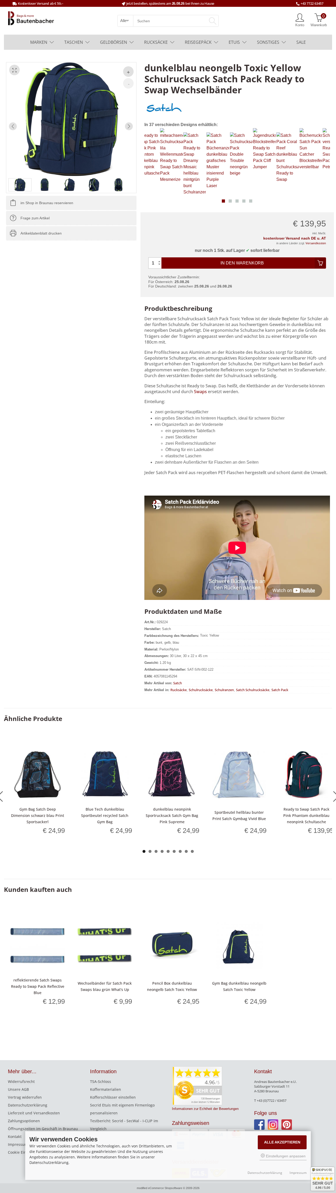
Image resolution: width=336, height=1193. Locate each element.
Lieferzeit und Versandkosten (34, 1112)
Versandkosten (316, 243)
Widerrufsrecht (21, 1081)
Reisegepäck (198, 42)
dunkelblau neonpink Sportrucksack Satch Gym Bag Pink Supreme (172, 815)
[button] (223, 201)
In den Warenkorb (242, 263)
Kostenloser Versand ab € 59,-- (40, 3)
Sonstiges (268, 42)
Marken (38, 42)
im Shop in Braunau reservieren (46, 203)
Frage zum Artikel (35, 218)
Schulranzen (224, 689)
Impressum (18, 1144)
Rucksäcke (156, 42)
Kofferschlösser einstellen (113, 1097)
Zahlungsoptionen (24, 1120)
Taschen (73, 42)
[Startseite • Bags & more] (31, 18)
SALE (301, 42)
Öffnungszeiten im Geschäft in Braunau (43, 1128)
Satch (177, 683)
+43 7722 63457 (312, 3)
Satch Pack (279, 689)
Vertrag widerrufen (25, 1097)
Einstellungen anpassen (285, 1156)
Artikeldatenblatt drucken (41, 233)
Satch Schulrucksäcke (252, 689)
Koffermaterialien (105, 1089)
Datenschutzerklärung (27, 1105)
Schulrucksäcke (201, 689)
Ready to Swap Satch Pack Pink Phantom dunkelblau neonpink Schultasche (306, 815)
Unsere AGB (18, 1089)
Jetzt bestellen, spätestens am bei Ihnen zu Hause (170, 3)
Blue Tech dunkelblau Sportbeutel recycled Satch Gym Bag (104, 815)
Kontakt (15, 1136)
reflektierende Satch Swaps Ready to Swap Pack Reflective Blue (37, 986)
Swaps (201, 391)
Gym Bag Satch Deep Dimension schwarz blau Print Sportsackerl (37, 815)
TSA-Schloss (100, 1081)
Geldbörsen (113, 42)
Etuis (234, 42)
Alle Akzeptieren (282, 1142)
